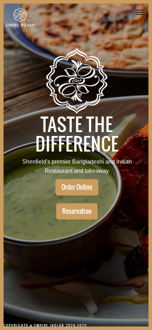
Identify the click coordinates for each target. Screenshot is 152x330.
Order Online (77, 187)
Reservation (77, 211)
